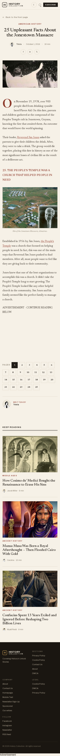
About (35, 669)
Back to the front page (15, 17)
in (30, 52)
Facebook (7, 721)
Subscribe (50, 5)
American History (30, 24)
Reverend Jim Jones (28, 137)
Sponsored (7, 706)
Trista (19, 44)
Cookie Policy (38, 660)
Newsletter (7, 730)
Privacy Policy (38, 656)
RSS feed (6, 734)
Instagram (7, 725)
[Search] (40, 5)
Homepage (7, 693)
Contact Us (37, 664)
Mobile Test (7, 697)
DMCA (35, 673)
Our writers (7, 710)
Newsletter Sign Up (11, 702)
